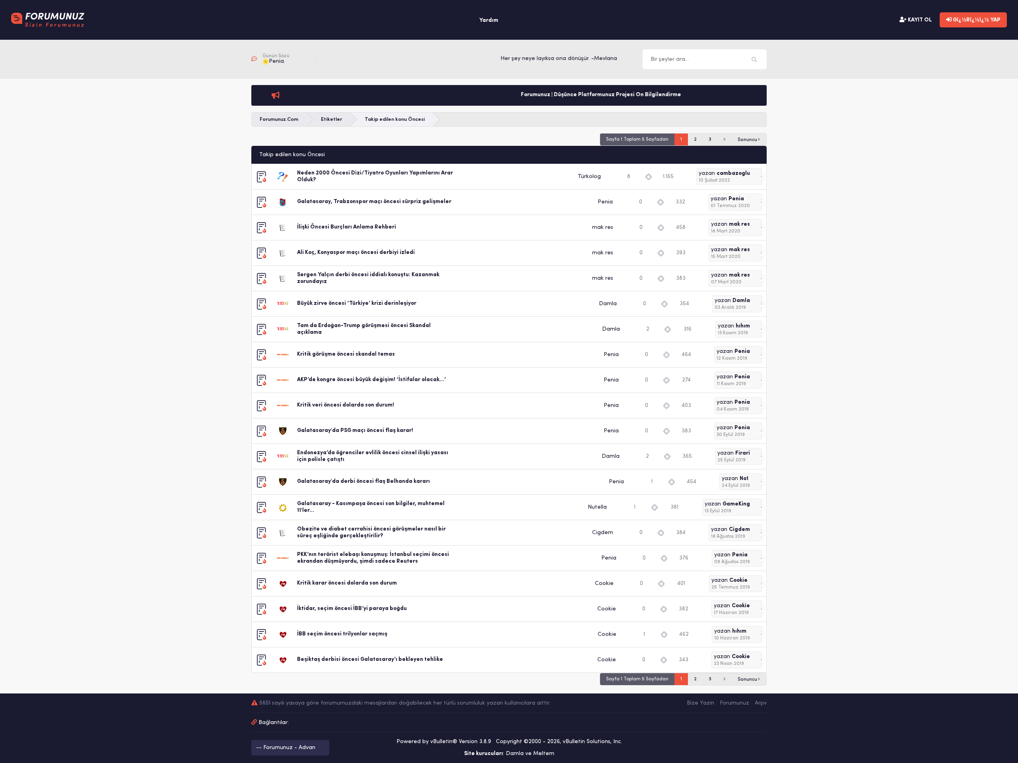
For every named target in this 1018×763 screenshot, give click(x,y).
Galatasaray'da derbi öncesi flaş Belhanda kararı (363, 481)
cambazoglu (733, 173)
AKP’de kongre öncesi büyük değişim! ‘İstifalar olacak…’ (371, 380)
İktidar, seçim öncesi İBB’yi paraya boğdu (352, 609)
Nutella (597, 507)
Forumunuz (734, 703)
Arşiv (761, 703)
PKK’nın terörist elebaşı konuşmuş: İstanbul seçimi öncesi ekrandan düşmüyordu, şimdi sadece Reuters (373, 558)
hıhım (743, 326)
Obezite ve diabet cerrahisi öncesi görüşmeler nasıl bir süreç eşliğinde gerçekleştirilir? (371, 532)
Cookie (604, 584)
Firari (742, 453)
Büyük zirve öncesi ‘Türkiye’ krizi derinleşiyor (356, 303)
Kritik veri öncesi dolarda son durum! (345, 405)
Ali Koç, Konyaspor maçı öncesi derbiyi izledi (356, 253)
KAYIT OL (919, 20)
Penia (605, 202)
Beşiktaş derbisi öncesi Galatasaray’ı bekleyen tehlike (370, 659)
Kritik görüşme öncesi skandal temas (346, 354)
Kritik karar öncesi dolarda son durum (347, 583)
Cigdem (602, 533)
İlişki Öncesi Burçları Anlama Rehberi (346, 227)
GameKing (736, 504)
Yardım (488, 20)
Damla (608, 304)
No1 (744, 479)
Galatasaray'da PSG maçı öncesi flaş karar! (355, 431)
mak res (602, 227)
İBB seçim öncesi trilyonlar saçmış (342, 634)
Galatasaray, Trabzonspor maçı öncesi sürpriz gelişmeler (374, 202)
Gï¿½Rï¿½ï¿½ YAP (976, 20)
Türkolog (589, 177)
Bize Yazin (700, 703)
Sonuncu (748, 139)
